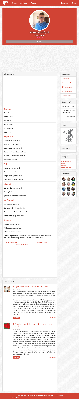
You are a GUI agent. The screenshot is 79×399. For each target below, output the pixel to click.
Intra (75, 3)
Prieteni (66, 78)
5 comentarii (52, 317)
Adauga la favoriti (69, 83)
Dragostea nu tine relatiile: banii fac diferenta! (32, 286)
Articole (24, 3)
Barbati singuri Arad (22, 244)
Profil (40, 41)
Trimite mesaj (67, 87)
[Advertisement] (30, 92)
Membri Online (66, 161)
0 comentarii (52, 357)
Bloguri (34, 3)
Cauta (15, 3)
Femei (63, 163)
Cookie (61, 395)
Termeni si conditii (33, 395)
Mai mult (16, 317)
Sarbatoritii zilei (66, 168)
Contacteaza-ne (21, 395)
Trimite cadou (67, 91)
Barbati (63, 166)
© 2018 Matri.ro (14, 397)
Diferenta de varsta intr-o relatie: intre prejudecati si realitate (33, 325)
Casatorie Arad (42, 242)
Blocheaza (67, 95)
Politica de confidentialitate (49, 395)
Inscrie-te (65, 3)
